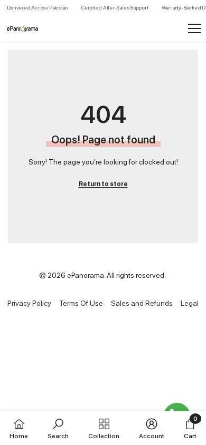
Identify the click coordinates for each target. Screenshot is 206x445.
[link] (58, 428)
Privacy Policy (29, 303)
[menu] (194, 28)
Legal (190, 303)
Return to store (103, 184)
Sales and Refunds (142, 303)
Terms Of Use (81, 303)
